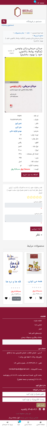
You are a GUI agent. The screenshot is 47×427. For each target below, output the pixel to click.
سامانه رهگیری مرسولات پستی (31, 337)
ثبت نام (41, 405)
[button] (40, 298)
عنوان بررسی (38, 201)
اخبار (40, 329)
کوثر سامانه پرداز (14, 417)
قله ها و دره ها (13, 282)
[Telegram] (44, 409)
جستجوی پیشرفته (7, 25)
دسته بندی (28, 424)
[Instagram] (40, 409)
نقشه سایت (38, 320)
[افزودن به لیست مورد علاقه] (6, 299)
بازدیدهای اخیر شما (35, 333)
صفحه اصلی (40, 424)
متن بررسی (38, 213)
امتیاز (40, 193)
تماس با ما (38, 325)
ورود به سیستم (7, 424)
